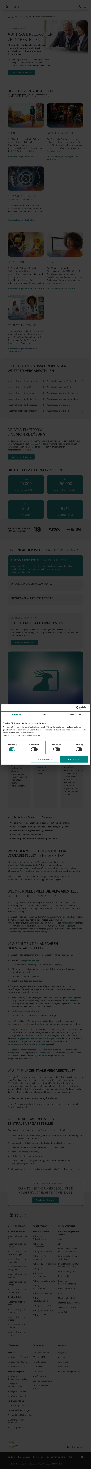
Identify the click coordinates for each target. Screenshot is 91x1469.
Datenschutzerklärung (31, 735)
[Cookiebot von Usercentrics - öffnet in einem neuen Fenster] (78, 708)
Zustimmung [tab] (16, 715)
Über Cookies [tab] (75, 715)
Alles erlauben (74, 759)
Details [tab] (45, 715)
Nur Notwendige (45, 759)
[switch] (34, 749)
